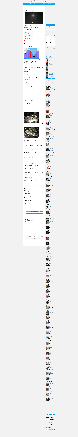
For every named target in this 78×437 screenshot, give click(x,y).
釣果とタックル (26, 36)
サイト (26, 233)
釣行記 (30, 3)
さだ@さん (29, 157)
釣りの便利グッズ (44, 3)
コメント (26, 221)
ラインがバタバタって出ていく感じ (28, 35)
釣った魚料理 (35, 3)
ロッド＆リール (25, 4)
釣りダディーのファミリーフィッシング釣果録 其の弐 (39, 1)
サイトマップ (50, 4)
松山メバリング (47, 54)
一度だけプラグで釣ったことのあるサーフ (30, 77)
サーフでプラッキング (27, 33)
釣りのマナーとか (44, 4)
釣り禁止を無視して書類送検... (52, 66)
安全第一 (40, 4)
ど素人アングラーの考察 (35, 4)
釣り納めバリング (47, 53)
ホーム (25, 3)
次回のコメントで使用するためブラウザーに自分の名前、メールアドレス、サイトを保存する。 (34, 236)
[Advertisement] (34, 93)
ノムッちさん (29, 160)
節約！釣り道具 (49, 3)
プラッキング (26, 216)
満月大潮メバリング (27, 32)
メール (26, 231)
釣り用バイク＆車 (30, 4)
